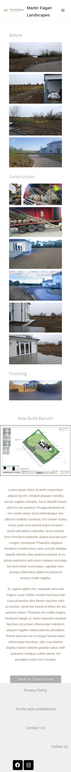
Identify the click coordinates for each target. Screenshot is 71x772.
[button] (35, 679)
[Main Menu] (63, 10)
